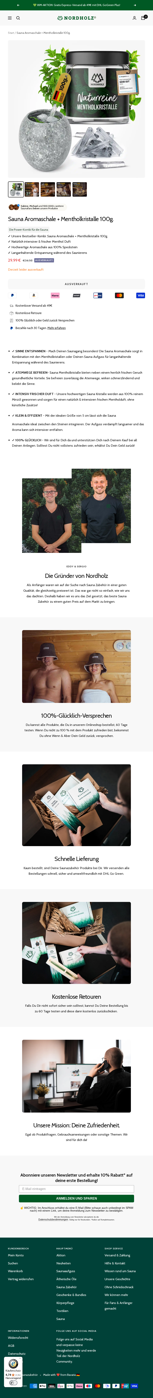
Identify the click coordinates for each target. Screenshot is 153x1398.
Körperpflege (65, 1303)
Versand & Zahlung (117, 1255)
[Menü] (20, 1359)
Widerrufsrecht (18, 1338)
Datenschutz (17, 1354)
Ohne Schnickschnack (119, 1287)
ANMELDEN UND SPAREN (76, 1198)
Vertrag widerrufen (21, 1279)
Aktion (60, 1255)
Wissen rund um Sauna (120, 1271)
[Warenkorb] (143, 18)
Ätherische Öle (66, 1279)
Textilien (62, 1311)
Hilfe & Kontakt (115, 1263)
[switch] (13, 1382)
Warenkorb (15, 1271)
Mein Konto (16, 1255)
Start (11, 33)
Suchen (13, 1263)
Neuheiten (63, 1263)
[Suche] (18, 18)
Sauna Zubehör (66, 1287)
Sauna (60, 1319)
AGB (11, 1346)
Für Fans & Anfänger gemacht (118, 1305)
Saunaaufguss (65, 1271)
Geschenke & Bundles (71, 1295)
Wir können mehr (116, 1295)
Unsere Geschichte (117, 1279)
